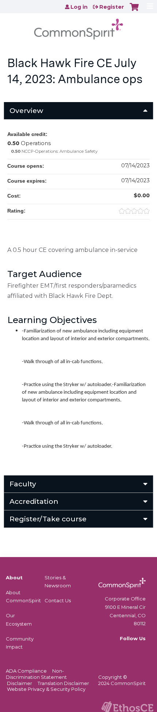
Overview (26, 110)
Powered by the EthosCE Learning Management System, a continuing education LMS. (127, 706)
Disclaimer (19, 683)
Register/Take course (48, 518)
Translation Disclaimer (63, 683)
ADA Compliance (26, 671)
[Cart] (134, 10)
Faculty (22, 483)
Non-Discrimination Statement (36, 674)
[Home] (78, 26)
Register (111, 6)
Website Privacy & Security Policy (46, 689)
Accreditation (33, 501)
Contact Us (58, 600)
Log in (79, 6)
